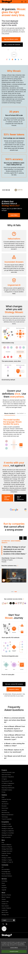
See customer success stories (13, 599)
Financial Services (6, 799)
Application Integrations (8, 776)
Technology (5, 817)
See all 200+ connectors (20, 498)
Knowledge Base (6, 871)
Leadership (4, 910)
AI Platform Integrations (8, 783)
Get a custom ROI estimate (12, 44)
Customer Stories (6, 853)
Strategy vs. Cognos (7, 860)
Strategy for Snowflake (8, 833)
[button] (14, 720)
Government (5, 808)
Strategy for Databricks (8, 830)
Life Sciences (5, 803)
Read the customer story (9, 565)
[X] (3, 923)
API (3, 867)
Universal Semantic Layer (8, 772)
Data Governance (6, 774)
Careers (4, 899)
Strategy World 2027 (7, 851)
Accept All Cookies (14, 951)
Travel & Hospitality (7, 819)
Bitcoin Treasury (6, 897)
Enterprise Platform (7, 785)
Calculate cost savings (7, 498)
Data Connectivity (6, 837)
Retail (3, 797)
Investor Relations (6, 908)
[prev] (21, 538)
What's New (5, 855)
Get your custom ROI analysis (14, 684)
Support (4, 885)
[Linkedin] (6, 923)
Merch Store (5, 912)
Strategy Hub (5, 914)
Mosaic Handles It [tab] (9, 413)
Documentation (6, 869)
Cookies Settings (14, 947)
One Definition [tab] (21, 413)
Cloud (3, 883)
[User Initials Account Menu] (22, 1)
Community (5, 865)
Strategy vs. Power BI (7, 862)
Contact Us (4, 903)
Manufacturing (5, 812)
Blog (3, 842)
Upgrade (4, 889)
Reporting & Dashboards (8, 787)
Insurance (4, 810)
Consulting (4, 881)
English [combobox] (4, 920)
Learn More (14, 215)
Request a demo (14, 689)
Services (4, 878)
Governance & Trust (7, 781)
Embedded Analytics (7, 790)
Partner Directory (6, 873)
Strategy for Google (7, 826)
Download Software (7, 876)
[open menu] (25, 1)
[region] (14, 946)
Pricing (3, 792)
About (3, 892)
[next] (25, 538)
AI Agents (4, 779)
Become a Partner (6, 895)
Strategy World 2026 (7, 849)
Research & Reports (7, 846)
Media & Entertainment (7, 814)
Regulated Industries (7, 835)
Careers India (5, 901)
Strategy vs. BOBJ (6, 857)
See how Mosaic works (11, 39)
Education (4, 806)
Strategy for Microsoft (7, 828)
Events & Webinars (6, 844)
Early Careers (5, 906)
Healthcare (4, 801)
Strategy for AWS (6, 824)
